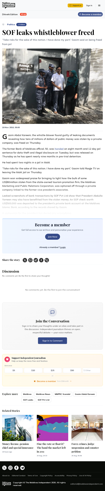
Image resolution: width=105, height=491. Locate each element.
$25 (52, 370)
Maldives (27, 394)
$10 (33, 370)
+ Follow (21, 24)
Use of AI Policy (85, 475)
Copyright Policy (46, 475)
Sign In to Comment (52, 340)
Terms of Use (33, 475)
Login (63, 247)
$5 (14, 370)
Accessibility (59, 475)
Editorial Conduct (18, 475)
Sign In (89, 5)
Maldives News (43, 394)
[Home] (3, 24)
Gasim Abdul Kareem (85, 394)
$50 (72, 370)
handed (59, 148)
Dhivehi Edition (10, 14)
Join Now (52, 236)
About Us (6, 475)
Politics (11, 24)
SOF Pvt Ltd (43, 400)
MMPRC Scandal (62, 394)
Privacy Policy (72, 475)
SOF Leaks (28, 400)
